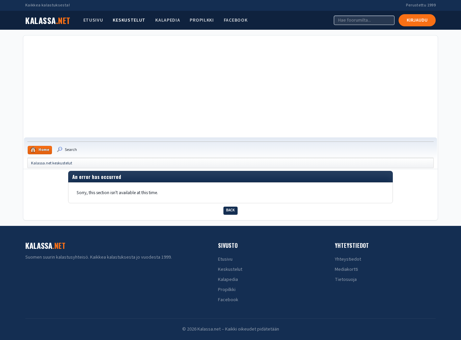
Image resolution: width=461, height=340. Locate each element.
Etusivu (93, 20)
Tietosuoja (346, 279)
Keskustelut (129, 20)
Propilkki (202, 20)
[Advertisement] (230, 87)
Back (230, 210)
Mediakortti (346, 269)
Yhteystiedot (348, 259)
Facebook (236, 20)
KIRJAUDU (417, 20)
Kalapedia (167, 20)
